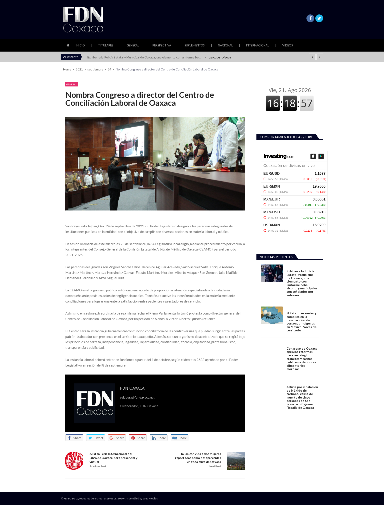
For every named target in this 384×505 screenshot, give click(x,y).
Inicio (80, 45)
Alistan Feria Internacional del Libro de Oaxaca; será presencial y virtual (113, 458)
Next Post (215, 466)
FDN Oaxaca (132, 388)
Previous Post (98, 466)
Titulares (105, 45)
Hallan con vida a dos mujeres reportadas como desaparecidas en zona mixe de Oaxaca (198, 458)
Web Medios (150, 498)
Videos (287, 45)
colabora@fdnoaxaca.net (137, 397)
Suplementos (194, 45)
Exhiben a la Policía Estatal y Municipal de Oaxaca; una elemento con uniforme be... (144, 57)
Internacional (257, 45)
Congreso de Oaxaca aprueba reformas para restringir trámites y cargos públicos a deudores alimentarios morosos (301, 359)
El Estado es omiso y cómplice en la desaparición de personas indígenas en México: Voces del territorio (301, 321)
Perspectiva (161, 45)
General (133, 45)
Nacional (225, 45)
